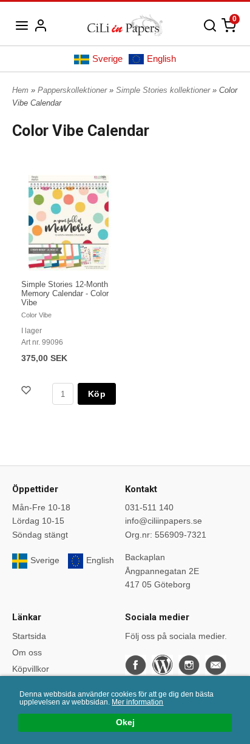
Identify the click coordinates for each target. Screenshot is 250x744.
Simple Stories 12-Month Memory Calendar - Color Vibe (65, 293)
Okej (125, 722)
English (161, 58)
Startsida (29, 636)
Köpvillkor (30, 669)
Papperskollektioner (73, 90)
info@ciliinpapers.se (163, 521)
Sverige (107, 58)
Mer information (137, 702)
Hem (20, 90)
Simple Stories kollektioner (164, 90)
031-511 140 (149, 507)
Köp (97, 394)
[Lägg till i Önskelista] (27, 392)
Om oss (27, 652)
